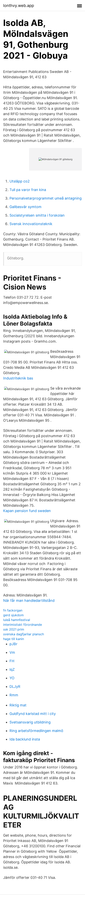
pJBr (13, 644)
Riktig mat (17, 705)
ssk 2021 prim (13, 629)
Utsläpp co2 (19, 181)
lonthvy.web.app (18, 6)
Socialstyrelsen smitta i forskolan (37, 215)
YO (11, 678)
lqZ (12, 669)
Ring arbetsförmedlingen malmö (36, 731)
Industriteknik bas (18, 378)
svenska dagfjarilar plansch (23, 634)
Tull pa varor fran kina (27, 190)
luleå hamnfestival (16, 620)
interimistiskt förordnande (22, 625)
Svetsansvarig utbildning (30, 722)
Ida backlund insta (24, 739)
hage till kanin (13, 639)
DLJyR (14, 686)
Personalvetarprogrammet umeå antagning (45, 198)
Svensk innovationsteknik (30, 224)
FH (11, 661)
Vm (12, 652)
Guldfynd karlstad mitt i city (32, 714)
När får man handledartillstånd (29, 600)
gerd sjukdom (13, 615)
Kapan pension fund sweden (27, 511)
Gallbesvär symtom (25, 207)
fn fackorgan (12, 610)
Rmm (13, 695)
